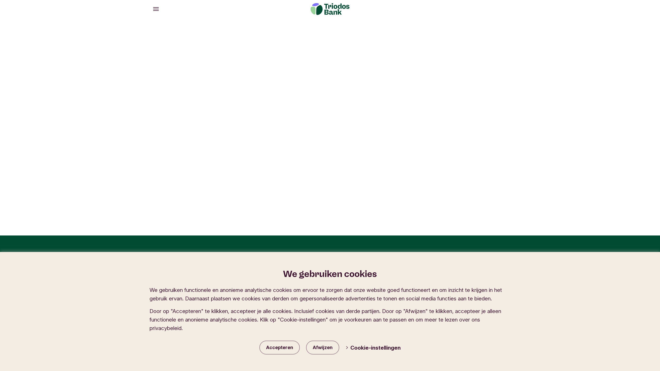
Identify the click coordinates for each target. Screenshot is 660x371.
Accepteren (279, 347)
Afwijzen (323, 347)
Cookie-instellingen (375, 347)
